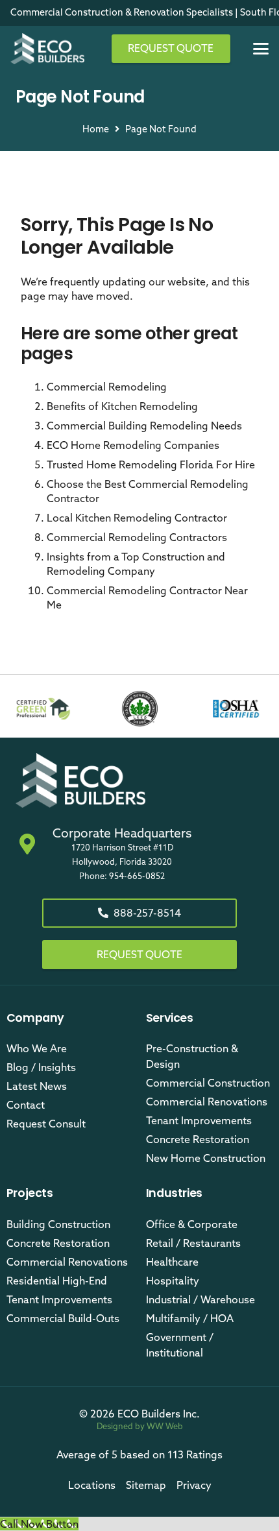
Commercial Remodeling (107, 386)
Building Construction (58, 1224)
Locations (91, 1484)
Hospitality (172, 1280)
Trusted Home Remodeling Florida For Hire (151, 464)
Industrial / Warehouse (200, 1299)
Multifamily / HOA (190, 1318)
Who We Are (36, 1048)
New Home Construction (205, 1157)
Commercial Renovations (206, 1101)
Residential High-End (56, 1280)
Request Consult (46, 1123)
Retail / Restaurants (193, 1242)
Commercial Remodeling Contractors (137, 537)
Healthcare (172, 1261)
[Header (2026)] (47, 48)
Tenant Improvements (199, 1120)
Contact (25, 1104)
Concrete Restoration (197, 1139)
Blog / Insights (41, 1067)
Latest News (36, 1085)
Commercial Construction (208, 1082)
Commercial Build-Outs (62, 1318)
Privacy (194, 1484)
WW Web (165, 1426)
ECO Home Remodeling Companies (133, 445)
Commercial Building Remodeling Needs (144, 425)
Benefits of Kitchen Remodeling (122, 406)
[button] (261, 48)
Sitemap (146, 1484)
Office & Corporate (191, 1224)
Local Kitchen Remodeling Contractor (137, 517)
